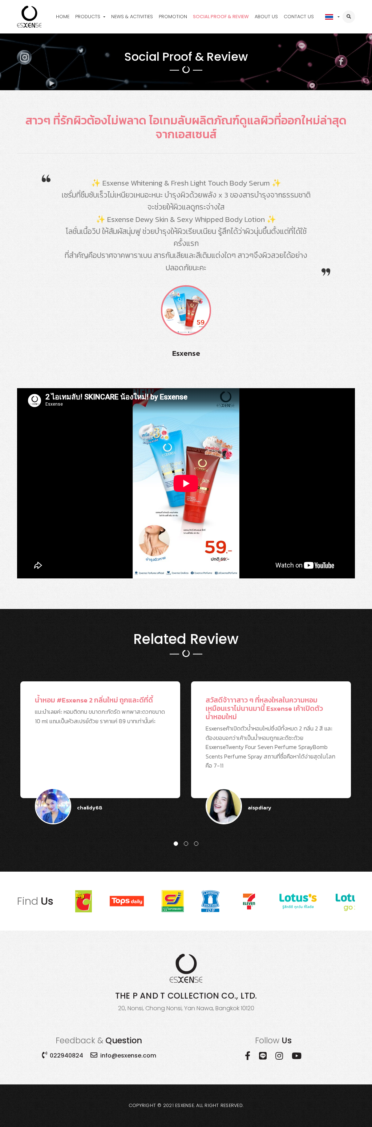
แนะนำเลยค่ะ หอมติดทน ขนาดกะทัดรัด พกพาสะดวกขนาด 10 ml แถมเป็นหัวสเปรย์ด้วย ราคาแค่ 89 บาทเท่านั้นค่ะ (100, 746)
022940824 (66, 1055)
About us (266, 16)
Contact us (299, 16)
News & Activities (132, 16)
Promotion (173, 16)
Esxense (184, 1105)
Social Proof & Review (221, 16)
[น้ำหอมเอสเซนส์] (29, 17)
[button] (176, 843)
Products (87, 16)
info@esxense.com (128, 1055)
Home (62, 16)
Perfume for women (104, 30)
